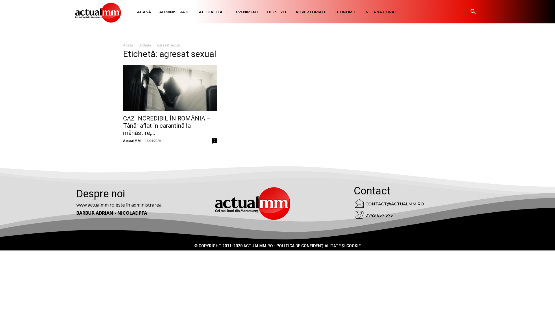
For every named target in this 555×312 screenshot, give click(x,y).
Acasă (144, 12)
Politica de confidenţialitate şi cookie (318, 246)
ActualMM (132, 140)
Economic (345, 12)
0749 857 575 (379, 215)
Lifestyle (277, 12)
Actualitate (213, 12)
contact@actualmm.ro (394, 204)
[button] (473, 12)
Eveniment (247, 12)
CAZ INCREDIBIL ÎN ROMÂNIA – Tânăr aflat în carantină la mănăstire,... (167, 125)
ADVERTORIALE (310, 12)
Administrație (175, 12)
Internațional (381, 12)
